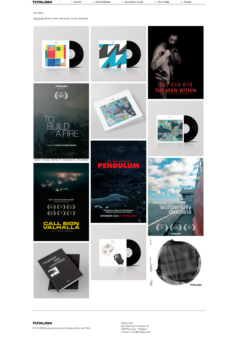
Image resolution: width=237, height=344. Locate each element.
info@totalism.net (140, 331)
